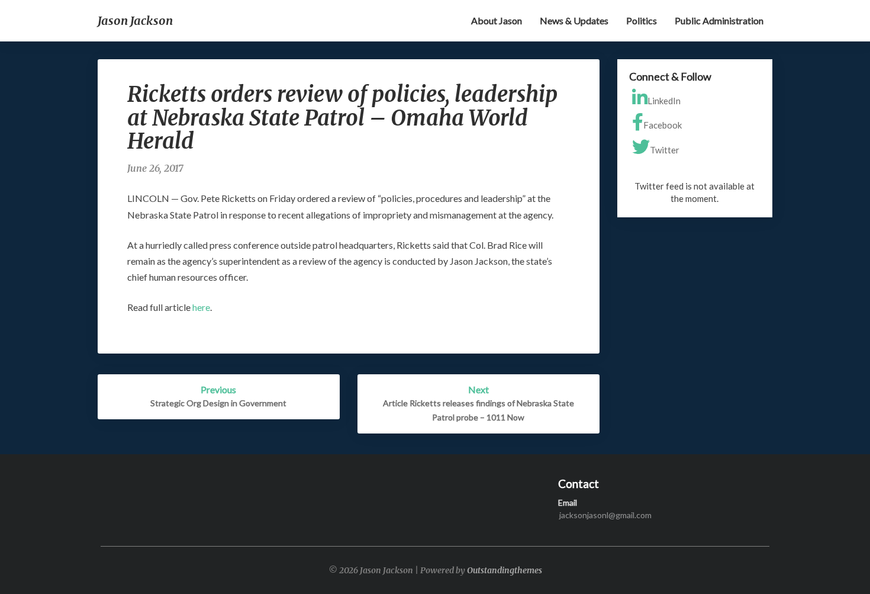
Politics (641, 20)
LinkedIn (664, 100)
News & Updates (574, 20)
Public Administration (719, 20)
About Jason (496, 20)
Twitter (664, 150)
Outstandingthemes (504, 570)
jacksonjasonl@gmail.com (605, 515)
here (201, 307)
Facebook (662, 125)
